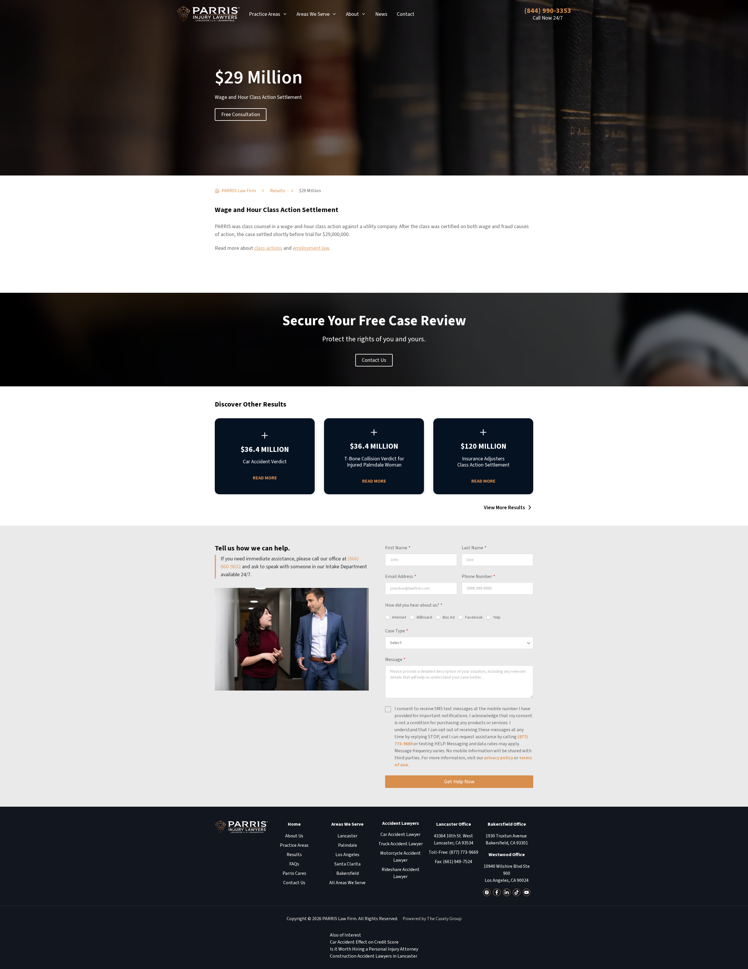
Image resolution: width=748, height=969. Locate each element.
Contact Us (374, 360)
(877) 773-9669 (463, 852)
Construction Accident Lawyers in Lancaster (373, 956)
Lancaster (347, 836)
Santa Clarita (347, 864)
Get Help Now (459, 781)
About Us (294, 836)
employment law (311, 248)
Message (395, 659)
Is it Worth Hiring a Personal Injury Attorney (374, 949)
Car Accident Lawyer (400, 834)
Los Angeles (347, 854)
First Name (398, 548)
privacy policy (498, 758)
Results (294, 854)
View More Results (504, 507)
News (381, 14)
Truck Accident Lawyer (400, 844)
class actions (268, 248)
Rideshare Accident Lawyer (401, 873)
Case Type (396, 631)
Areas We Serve (313, 14)
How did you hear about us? (413, 605)
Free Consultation (240, 114)
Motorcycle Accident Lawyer (400, 856)
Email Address (400, 576)
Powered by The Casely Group (432, 918)
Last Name (474, 548)
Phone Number (478, 576)
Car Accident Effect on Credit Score (364, 942)
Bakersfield (347, 873)
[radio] (395, 617)
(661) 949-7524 (457, 861)
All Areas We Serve (347, 882)
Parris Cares (294, 873)
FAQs (294, 864)
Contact (405, 14)
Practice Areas (264, 14)
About (352, 14)
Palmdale (347, 845)
